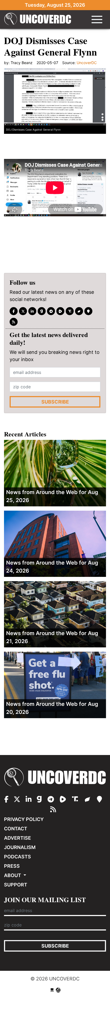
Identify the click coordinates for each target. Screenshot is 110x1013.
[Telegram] (51, 311)
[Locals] (88, 311)
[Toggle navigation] (97, 19)
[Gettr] (79, 311)
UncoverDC (37, 19)
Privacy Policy (24, 819)
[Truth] (70, 311)
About (13, 875)
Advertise (17, 838)
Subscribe (55, 402)
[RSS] (14, 322)
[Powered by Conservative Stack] (58, 990)
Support (15, 884)
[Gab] (42, 311)
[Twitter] (23, 311)
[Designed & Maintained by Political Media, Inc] (52, 990)
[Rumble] (60, 311)
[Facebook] (14, 311)
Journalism (20, 847)
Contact (15, 828)
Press (12, 866)
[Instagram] (32, 311)
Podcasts (17, 856)
